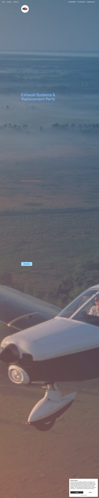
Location (9, 2)
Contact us (15, 2)
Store (3, 2)
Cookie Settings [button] (83, 495)
